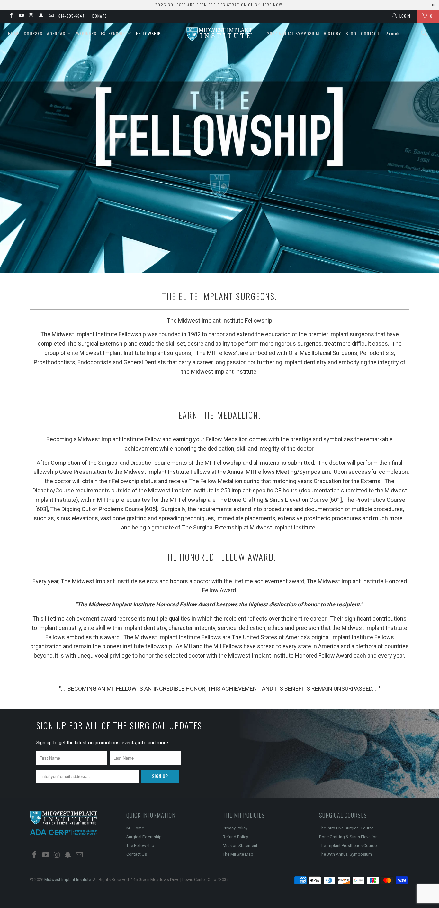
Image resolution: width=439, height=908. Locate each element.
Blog (350, 33)
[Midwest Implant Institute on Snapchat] (41, 16)
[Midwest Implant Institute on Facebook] (10, 16)
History (332, 33)
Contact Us (136, 854)
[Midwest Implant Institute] (219, 34)
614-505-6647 (71, 16)
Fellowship (148, 33)
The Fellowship (140, 845)
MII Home (135, 828)
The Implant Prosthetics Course (348, 845)
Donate (99, 16)
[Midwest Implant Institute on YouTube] (20, 16)
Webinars (86, 33)
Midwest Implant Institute (67, 879)
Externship (113, 33)
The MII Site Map (238, 854)
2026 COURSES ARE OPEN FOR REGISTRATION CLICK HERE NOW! (219, 4)
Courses (33, 33)
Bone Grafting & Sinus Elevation (348, 836)
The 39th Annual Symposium (345, 854)
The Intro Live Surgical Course (346, 828)
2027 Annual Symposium (293, 33)
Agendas (57, 33)
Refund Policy (235, 836)
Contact (370, 33)
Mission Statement (240, 845)
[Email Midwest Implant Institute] (51, 16)
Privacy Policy (235, 828)
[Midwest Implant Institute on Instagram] (31, 16)
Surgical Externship (144, 836)
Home (13, 33)
